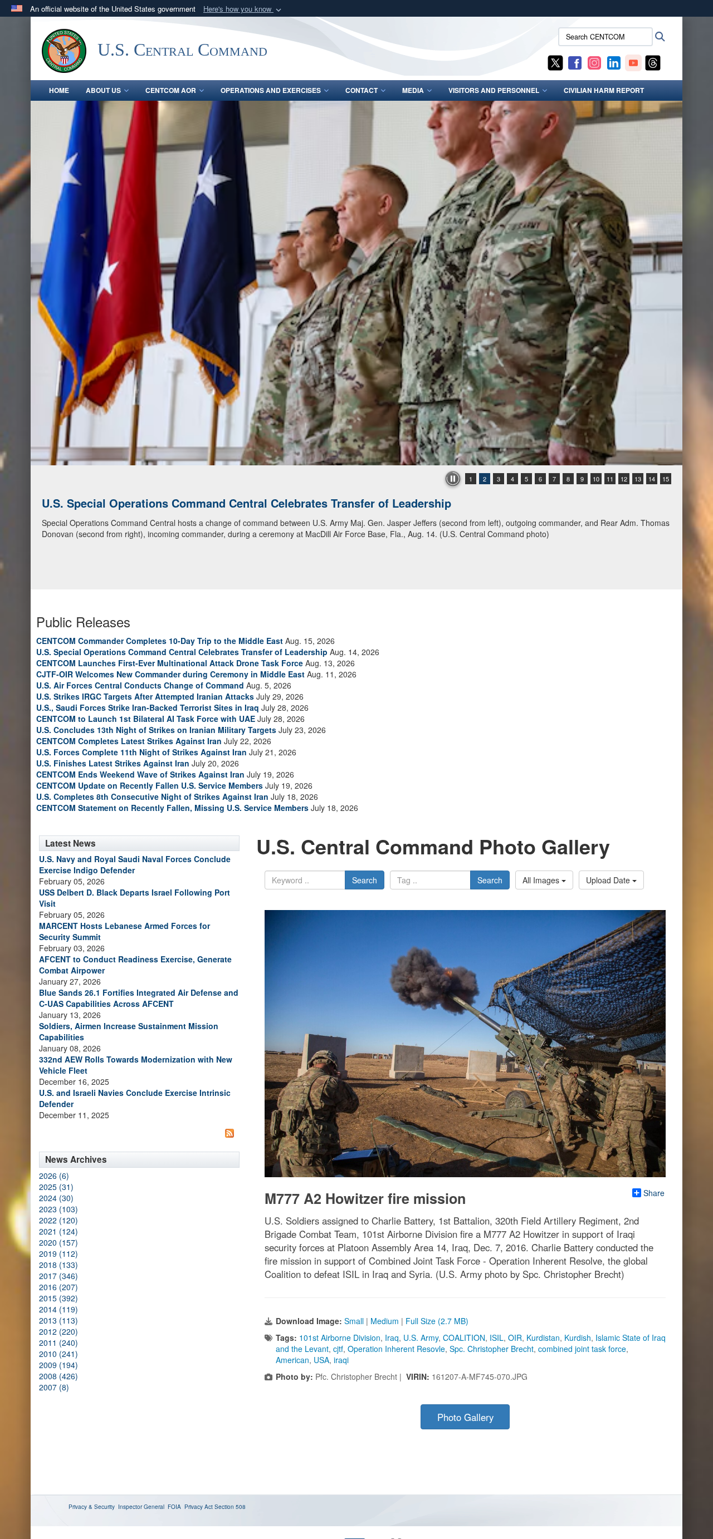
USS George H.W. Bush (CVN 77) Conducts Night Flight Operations (219, 503)
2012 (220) (58, 1331)
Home (59, 90)
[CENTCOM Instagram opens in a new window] (594, 61)
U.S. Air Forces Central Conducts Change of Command (140, 685)
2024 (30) (56, 1197)
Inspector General (141, 1507)
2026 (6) (54, 1175)
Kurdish (577, 1337)
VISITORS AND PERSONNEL (493, 90)
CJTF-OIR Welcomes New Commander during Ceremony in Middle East (170, 674)
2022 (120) (58, 1220)
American (292, 1359)
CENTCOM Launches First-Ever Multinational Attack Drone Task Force (169, 662)
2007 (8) (54, 1387)
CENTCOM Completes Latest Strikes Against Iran (129, 740)
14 (651, 478)
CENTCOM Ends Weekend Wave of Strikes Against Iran (140, 774)
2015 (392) (58, 1298)
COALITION (464, 1337)
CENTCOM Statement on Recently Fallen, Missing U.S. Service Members (172, 807)
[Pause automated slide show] (453, 478)
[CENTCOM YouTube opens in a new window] (633, 61)
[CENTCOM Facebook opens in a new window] (575, 61)
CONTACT (361, 90)
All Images (541, 880)
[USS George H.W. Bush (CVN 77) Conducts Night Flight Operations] (356, 283)
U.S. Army (420, 1337)
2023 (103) (58, 1209)
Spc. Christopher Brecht (492, 1348)
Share (654, 1192)
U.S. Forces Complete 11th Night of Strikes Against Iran (141, 752)
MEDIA (413, 90)
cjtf (338, 1348)
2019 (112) (58, 1253)
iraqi (341, 1359)
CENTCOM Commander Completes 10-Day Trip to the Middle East (159, 640)
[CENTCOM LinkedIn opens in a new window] (614, 61)
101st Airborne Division (339, 1337)
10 (596, 478)
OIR (515, 1337)
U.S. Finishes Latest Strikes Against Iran (112, 763)
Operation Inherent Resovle (396, 1348)
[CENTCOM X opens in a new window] (555, 61)
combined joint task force (582, 1348)
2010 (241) (58, 1353)
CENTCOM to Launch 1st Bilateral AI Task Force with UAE (145, 718)
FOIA (174, 1507)
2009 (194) (58, 1364)
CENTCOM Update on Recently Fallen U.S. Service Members (149, 785)
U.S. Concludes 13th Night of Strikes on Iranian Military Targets (156, 729)
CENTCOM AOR (170, 90)
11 (610, 478)
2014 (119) (58, 1309)
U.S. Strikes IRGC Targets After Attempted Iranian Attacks (145, 696)
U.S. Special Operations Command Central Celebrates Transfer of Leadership (182, 651)
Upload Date (609, 880)
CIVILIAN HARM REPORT (604, 90)
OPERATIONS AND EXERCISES (271, 90)
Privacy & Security (92, 1507)
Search (364, 880)
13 (637, 478)
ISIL (497, 1337)
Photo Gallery (465, 1417)
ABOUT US (103, 90)
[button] (243, 9)
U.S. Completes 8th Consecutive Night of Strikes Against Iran (152, 796)
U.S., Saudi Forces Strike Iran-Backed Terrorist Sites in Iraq (147, 707)
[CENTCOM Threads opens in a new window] (653, 61)
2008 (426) (58, 1375)
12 (624, 478)
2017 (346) (58, 1275)
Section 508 (230, 1507)
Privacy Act (198, 1507)
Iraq (392, 1337)
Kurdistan (543, 1337)
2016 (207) (58, 1286)
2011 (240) (58, 1342)
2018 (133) (58, 1264)
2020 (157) (58, 1242)
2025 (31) (56, 1186)
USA (321, 1359)
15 (665, 478)
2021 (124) (58, 1231)
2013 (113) (58, 1320)
